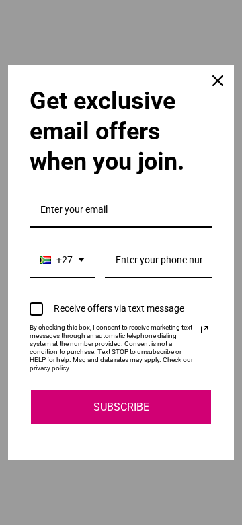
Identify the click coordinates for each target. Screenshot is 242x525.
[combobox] (62, 261)
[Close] (218, 81)
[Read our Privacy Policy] (204, 330)
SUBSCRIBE (121, 406)
